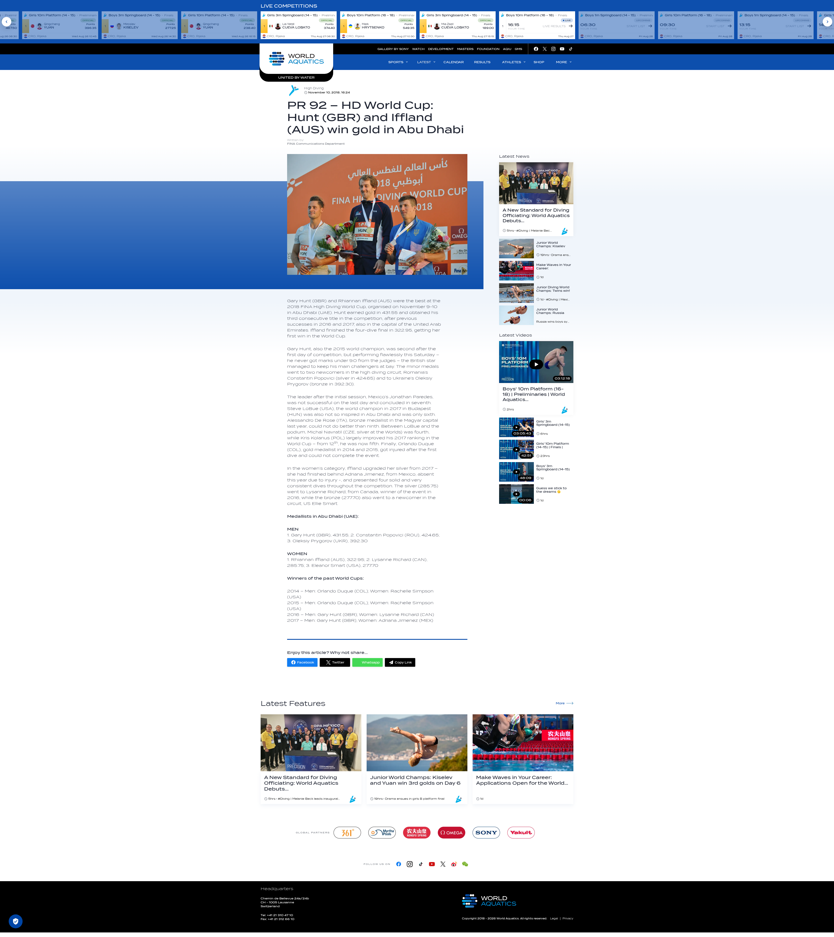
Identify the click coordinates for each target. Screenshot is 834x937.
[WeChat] (465, 864)
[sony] (486, 832)
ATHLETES (511, 62)
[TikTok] (420, 864)
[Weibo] (454, 864)
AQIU (507, 49)
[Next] (827, 22)
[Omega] (451, 832)
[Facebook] (398, 864)
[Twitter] (442, 864)
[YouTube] (431, 864)
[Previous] (6, 22)
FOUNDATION (488, 49)
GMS (518, 49)
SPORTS (395, 62)
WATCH (418, 49)
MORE (561, 62)
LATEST (424, 62)
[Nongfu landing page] (417, 832)
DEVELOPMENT (441, 49)
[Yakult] (521, 832)
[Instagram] (409, 864)
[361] (347, 832)
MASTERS (465, 49)
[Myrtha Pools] (382, 832)
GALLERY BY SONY (393, 49)
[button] (302, 662)
